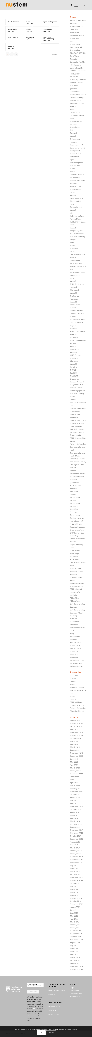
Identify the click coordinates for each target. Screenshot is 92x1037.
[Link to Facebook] (84, 5)
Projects (73, 59)
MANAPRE (74, 349)
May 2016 (74, 916)
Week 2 (73, 136)
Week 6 (73, 228)
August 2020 (75, 812)
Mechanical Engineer (30, 38)
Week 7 (73, 245)
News (72, 696)
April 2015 (74, 954)
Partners (73, 183)
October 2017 (75, 883)
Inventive (73, 367)
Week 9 (73, 281)
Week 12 (73, 308)
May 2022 (74, 779)
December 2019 (76, 830)
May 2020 (74, 815)
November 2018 (76, 859)
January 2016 (75, 928)
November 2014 (76, 969)
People (73, 239)
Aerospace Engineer (11, 47)
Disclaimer (74, 248)
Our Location (75, 50)
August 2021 (75, 797)
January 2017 (75, 895)
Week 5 (73, 210)
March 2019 (75, 848)
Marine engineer (76, 163)
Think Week (75, 601)
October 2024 (75, 738)
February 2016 (75, 925)
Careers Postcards (77, 382)
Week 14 (73, 328)
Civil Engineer (13, 37)
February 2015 (75, 960)
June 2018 (74, 868)
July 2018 (74, 865)
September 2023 (76, 756)
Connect (73, 399)
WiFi (72, 109)
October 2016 (75, 901)
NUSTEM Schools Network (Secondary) (77, 479)
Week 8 (73, 257)
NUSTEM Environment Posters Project (78, 340)
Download (74, 85)
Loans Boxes (75, 305)
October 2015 (75, 936)
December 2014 (76, 966)
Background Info (76, 26)
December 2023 (76, 753)
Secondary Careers (77, 459)
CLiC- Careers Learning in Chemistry (75, 358)
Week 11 (73, 302)
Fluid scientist (75, 201)
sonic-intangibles (76, 68)
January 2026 (75, 720)
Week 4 (73, 195)
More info (51, 1032)
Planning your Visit (77, 103)
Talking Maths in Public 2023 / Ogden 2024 (78, 222)
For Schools (74, 559)
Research (73, 133)
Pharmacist (74, 290)
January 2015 (75, 963)
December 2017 (76, 877)
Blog (72, 118)
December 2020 (76, 806)
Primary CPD (75, 470)
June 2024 (74, 741)
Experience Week (77, 530)
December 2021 (76, 791)
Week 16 (73, 346)
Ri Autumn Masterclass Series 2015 (77, 627)
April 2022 (74, 783)
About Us (74, 574)
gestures (73, 88)
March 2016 (75, 922)
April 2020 (74, 818)
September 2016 (76, 904)
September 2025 (76, 726)
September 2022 (76, 777)
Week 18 (73, 364)
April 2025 (74, 729)
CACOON (74, 373)
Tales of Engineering (78, 444)
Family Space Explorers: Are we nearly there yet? (77, 518)
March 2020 (75, 821)
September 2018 (76, 862)
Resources (74, 491)
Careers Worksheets (78, 408)
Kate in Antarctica (77, 429)
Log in (72, 988)
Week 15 (73, 334)
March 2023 (75, 768)
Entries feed (74, 991)
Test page (74, 299)
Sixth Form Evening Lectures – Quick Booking (77, 613)
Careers (73, 494)
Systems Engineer (50, 22)
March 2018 (75, 871)
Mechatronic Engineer (12, 30)
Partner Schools (76, 207)
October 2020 (75, 809)
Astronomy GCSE (77, 586)
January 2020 (75, 827)
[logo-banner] (17, 5)
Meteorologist (75, 100)
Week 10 (73, 293)
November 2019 (76, 833)
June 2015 (74, 948)
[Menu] (75, 5)
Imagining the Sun (77, 583)
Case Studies (75, 411)
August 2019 (75, 842)
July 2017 (74, 886)
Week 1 (73, 106)
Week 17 (73, 352)
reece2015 (74, 699)
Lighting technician (77, 180)
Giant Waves (75, 550)
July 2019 (74, 845)
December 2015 (76, 931)
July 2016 (74, 910)
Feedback (74, 654)
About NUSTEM (76, 571)
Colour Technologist (30, 22)
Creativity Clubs (76, 198)
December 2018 (76, 857)
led (71, 41)
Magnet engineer (76, 231)
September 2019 (76, 839)
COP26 (73, 370)
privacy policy (31, 1016)
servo (72, 278)
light (72, 159)
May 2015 (74, 951)
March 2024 (75, 747)
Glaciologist (75, 127)
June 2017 (74, 889)
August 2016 (75, 907)
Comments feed (76, 993)
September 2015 (76, 939)
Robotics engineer (77, 216)
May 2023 (74, 762)
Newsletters (75, 165)
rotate (72, 251)
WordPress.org (76, 996)
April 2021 (74, 803)
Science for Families (77, 474)
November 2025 (76, 723)
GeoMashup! (75, 622)
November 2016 (76, 898)
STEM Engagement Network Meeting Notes (77, 394)
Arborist (73, 23)
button (72, 171)
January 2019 (75, 854)
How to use (74, 38)
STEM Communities (78, 71)
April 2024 (74, 744)
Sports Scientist (14, 22)
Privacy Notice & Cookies (56, 990)
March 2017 (75, 892)
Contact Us (74, 296)
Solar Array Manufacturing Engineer (48, 38)
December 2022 (76, 774)
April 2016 (74, 919)
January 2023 (75, 771)
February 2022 (75, 788)
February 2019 (75, 851)
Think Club (74, 598)
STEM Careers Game (78, 420)
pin (71, 213)
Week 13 (73, 316)
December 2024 (76, 732)
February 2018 (75, 874)
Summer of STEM (77, 423)
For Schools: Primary (78, 462)
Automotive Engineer (47, 30)
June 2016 (74, 913)
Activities (74, 488)
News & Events (76, 568)
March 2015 (75, 957)
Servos (72, 192)
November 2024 (76, 735)
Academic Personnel (78, 20)
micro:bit (73, 619)
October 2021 (75, 794)
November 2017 (76, 880)
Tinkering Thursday (77, 711)
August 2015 (75, 942)
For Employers (75, 485)
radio (72, 242)
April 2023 (74, 765)
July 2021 (74, 800)
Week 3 (73, 168)
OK (41, 1032)
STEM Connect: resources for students (76, 592)
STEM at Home (76, 426)
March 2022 (75, 785)
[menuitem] (70, 5)
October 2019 (75, 836)
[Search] (70, 5)
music (72, 204)
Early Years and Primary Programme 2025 (78, 266)
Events (72, 684)
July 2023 (74, 759)
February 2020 (75, 824)
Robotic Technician (29, 30)
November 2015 (76, 934)
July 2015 (74, 945)
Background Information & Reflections (75, 154)
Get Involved (75, 91)
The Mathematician (77, 254)
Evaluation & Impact (78, 35)
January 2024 (75, 750)
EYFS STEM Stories (77, 331)
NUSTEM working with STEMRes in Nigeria (77, 322)
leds (71, 130)
